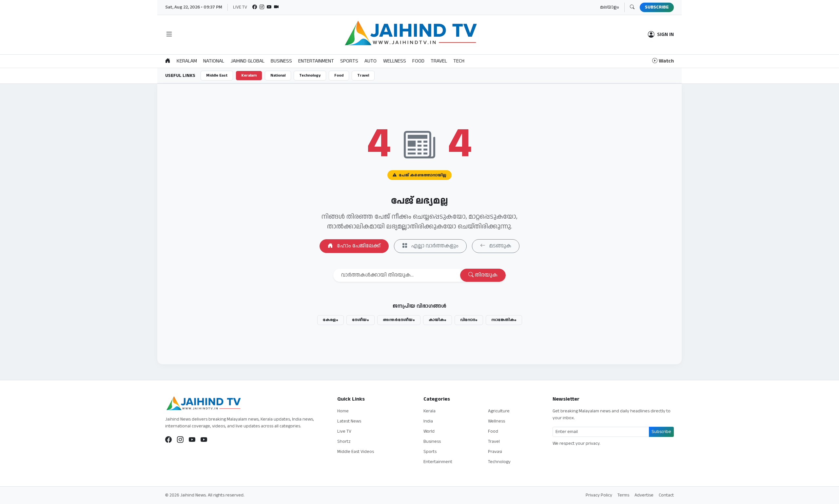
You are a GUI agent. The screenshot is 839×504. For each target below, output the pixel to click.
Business (432, 441)
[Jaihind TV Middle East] (204, 440)
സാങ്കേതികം (504, 320)
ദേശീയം (360, 320)
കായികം (437, 320)
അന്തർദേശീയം (399, 320)
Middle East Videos (355, 451)
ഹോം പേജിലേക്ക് (358, 246)
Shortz (344, 441)
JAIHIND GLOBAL (247, 61)
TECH (458, 61)
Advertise (644, 495)
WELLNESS (394, 61)
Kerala (429, 411)
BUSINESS (281, 61)
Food (338, 75)
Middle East (216, 75)
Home (343, 411)
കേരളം (330, 320)
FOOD (418, 61)
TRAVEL (439, 61)
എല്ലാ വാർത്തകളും (434, 246)
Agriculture (499, 411)
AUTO (370, 61)
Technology (310, 75)
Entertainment (437, 462)
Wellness (496, 421)
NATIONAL (213, 61)
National (277, 75)
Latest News (349, 421)
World (429, 431)
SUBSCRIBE (657, 7)
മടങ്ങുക (499, 246)
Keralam (249, 75)
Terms (623, 495)
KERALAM (187, 61)
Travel (363, 75)
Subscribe (661, 431)
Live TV (344, 431)
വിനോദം (469, 320)
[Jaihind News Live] (192, 440)
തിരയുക (486, 275)
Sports (430, 451)
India (428, 421)
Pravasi (495, 451)
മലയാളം (609, 7)
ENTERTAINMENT (316, 61)
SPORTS (349, 61)
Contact (666, 495)
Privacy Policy (599, 495)
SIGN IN (665, 34)
